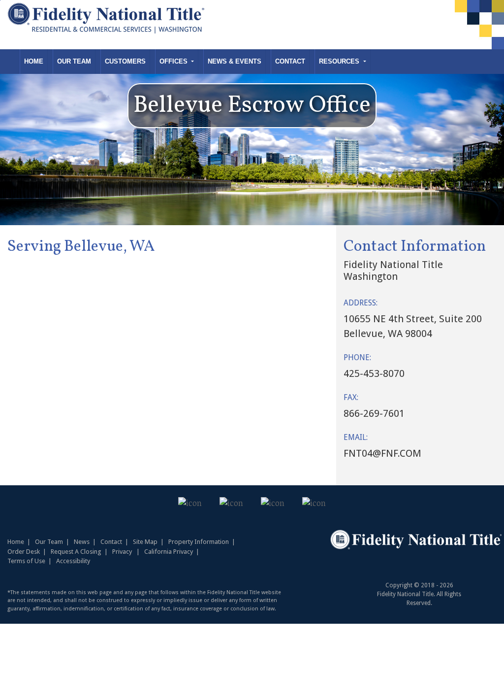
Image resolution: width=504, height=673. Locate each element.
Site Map (145, 541)
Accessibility (73, 561)
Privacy (122, 551)
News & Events (234, 61)
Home (33, 61)
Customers (125, 61)
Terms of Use (26, 561)
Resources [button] (340, 61)
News (82, 541)
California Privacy (168, 551)
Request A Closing (76, 551)
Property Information (198, 541)
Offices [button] (174, 61)
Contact (290, 61)
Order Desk (23, 551)
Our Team (74, 61)
